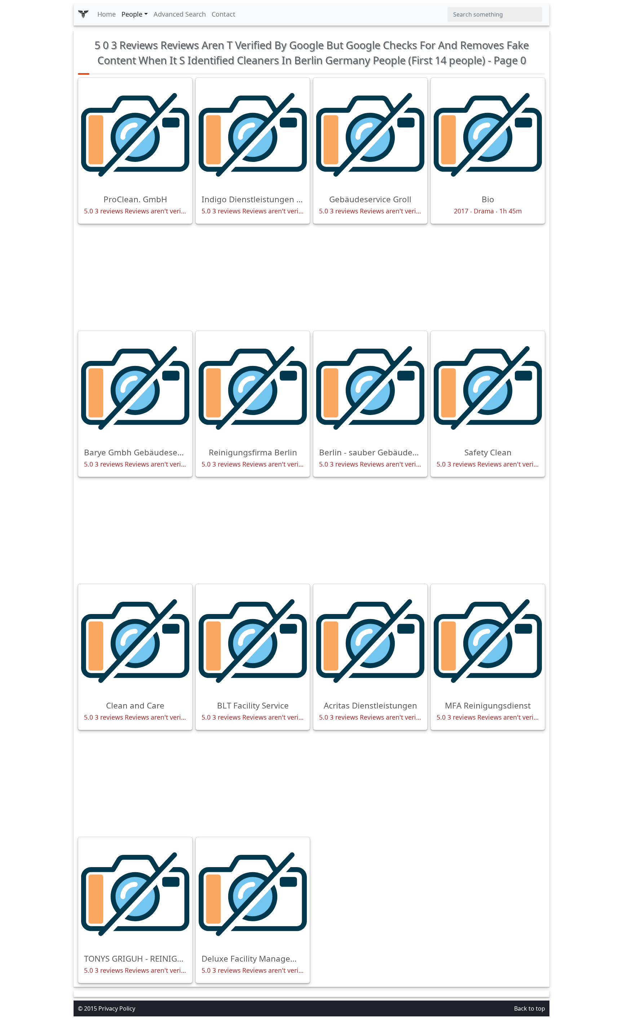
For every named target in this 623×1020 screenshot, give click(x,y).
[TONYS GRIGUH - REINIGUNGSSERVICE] (135, 894)
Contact (223, 14)
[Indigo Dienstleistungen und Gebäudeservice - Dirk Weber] (253, 135)
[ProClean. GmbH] (135, 135)
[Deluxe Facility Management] (253, 894)
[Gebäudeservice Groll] (370, 135)
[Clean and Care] (135, 641)
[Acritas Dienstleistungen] (370, 641)
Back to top (529, 1008)
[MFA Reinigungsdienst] (488, 641)
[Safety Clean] (488, 388)
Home (106, 14)
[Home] (83, 14)
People (131, 14)
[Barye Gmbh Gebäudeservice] (135, 388)
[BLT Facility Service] (253, 641)
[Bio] (488, 135)
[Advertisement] (311, 277)
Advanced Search (180, 14)
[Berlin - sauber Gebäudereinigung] (370, 388)
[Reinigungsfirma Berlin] (253, 388)
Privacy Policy (116, 1008)
